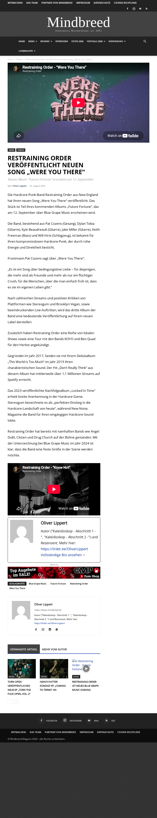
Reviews (44, 41)
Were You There (17, 588)
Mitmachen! (15, 2)
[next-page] (16, 701)
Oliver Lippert (20, 185)
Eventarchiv (116, 41)
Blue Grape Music (37, 583)
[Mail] (140, 9)
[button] (144, 41)
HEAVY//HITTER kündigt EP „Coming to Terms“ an (53, 686)
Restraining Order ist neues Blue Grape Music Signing (85, 686)
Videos (20, 150)
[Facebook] (127, 9)
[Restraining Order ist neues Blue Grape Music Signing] (86, 668)
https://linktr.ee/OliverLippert (64, 549)
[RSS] (146, 9)
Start (10, 59)
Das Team (32, 2)
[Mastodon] (58, 629)
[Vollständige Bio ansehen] (84, 555)
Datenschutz (102, 2)
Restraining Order (79, 583)
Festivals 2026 (95, 41)
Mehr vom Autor (54, 649)
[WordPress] (51, 629)
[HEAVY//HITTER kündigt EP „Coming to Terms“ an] (54, 668)
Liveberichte (26, 50)
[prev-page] (10, 701)
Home (22, 41)
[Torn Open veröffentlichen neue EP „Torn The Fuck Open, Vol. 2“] (22, 668)
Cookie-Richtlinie (125, 2)
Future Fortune (58, 583)
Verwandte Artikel (24, 649)
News (31, 41)
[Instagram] (134, 9)
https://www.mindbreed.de (47, 609)
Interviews (61, 41)
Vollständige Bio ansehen (61, 555)
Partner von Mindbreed (57, 2)
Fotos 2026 (77, 41)
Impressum (83, 2)
